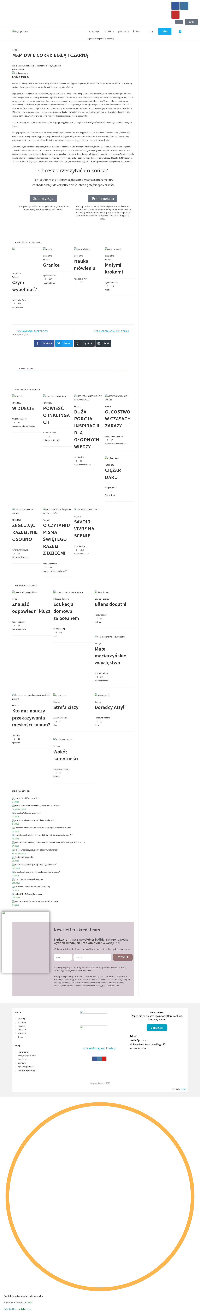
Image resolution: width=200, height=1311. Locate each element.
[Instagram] (184, 6)
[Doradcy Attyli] (102, 695)
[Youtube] (175, 15)
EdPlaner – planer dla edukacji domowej (32, 886)
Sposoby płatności (26, 1066)
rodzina (108, 289)
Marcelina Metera (102, 717)
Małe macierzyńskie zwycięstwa (110, 656)
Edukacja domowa (61, 599)
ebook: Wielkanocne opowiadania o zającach (34, 820)
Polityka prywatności (27, 1055)
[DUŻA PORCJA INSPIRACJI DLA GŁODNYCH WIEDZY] (88, 397)
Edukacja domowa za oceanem (66, 611)
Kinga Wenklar (111, 487)
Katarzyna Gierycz (20, 549)
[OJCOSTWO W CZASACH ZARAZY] (119, 397)
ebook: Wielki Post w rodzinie (28, 798)
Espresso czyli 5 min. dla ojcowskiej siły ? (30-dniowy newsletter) (43, 827)
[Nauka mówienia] (82, 249)
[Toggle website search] (187, 31)
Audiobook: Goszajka (24, 857)
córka (14, 65)
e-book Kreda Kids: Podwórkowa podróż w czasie (36, 901)
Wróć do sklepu (10, 1309)
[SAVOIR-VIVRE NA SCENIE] (85, 509)
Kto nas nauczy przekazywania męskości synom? (31, 718)
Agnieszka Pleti (19, 300)
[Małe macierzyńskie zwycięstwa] (110, 636)
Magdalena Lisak (19, 418)
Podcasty (22, 1029)
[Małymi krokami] (113, 249)
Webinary (22, 1033)
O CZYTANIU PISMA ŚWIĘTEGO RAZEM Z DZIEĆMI (56, 539)
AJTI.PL (183, 1089)
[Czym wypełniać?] (26, 257)
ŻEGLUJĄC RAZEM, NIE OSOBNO (25, 532)
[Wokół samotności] (62, 739)
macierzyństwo (19, 629)
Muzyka (77, 553)
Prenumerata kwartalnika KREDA (29, 879)
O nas (20, 1037)
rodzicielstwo (49, 283)
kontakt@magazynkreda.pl (99, 1048)
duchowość (62, 571)
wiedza (25, 426)
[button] (179, 22)
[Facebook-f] (94, 1059)
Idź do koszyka (24, 1309)
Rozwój (46, 259)
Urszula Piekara (101, 673)
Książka (32, 426)
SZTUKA (77, 516)
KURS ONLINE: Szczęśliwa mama (28, 894)
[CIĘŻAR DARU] (112, 458)
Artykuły (21, 1018)
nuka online (79, 464)
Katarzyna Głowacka (114, 436)
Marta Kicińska (49, 432)
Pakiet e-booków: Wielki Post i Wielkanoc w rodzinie (37, 805)
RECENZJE (16, 402)
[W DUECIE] (17, 396)
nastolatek (54, 440)
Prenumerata (23, 1052)
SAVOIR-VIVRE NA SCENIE (84, 529)
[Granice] (47, 249)
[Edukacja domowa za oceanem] (68, 592)
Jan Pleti (16, 735)
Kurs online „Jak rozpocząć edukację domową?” (36, 864)
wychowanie (17, 307)
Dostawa (22, 1063)
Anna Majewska (18, 622)
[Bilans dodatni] (102, 592)
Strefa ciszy (66, 707)
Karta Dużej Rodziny (26, 1070)
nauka (56, 636)
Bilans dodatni (111, 604)
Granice (51, 265)
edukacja (85, 553)
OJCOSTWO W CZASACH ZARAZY (118, 419)
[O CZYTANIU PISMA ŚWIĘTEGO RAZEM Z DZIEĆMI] (57, 511)
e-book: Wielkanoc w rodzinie (28, 813)
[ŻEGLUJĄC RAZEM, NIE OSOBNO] (26, 511)
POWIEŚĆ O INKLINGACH (56, 415)
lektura (56, 776)
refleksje (30, 65)
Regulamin (22, 1059)
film (106, 495)
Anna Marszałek (50, 563)
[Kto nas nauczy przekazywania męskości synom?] (32, 696)
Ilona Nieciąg (79, 546)
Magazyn (22, 1022)
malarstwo (16, 426)
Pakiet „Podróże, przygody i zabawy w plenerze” (36, 849)
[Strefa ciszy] (59, 695)
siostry (49, 65)
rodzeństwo (40, 65)
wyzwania (56, 65)
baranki (46, 571)
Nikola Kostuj (59, 628)
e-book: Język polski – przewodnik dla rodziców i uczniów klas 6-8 (43, 835)
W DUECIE (23, 408)
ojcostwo (22, 65)
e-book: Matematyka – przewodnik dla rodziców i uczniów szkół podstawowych (50, 842)
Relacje (15, 49)
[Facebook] (175, 6)
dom (55, 725)
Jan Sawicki (79, 457)
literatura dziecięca (20, 557)
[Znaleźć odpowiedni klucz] (24, 592)
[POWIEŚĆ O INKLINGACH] (54, 396)
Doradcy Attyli (110, 707)
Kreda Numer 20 (20, 76)
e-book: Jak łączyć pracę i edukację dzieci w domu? (37, 872)
